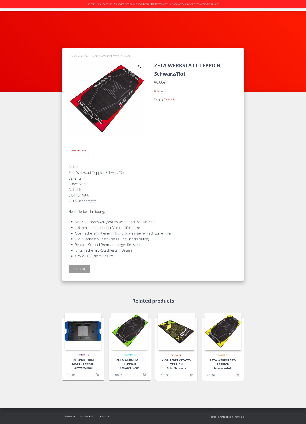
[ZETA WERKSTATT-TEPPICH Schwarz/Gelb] (223, 331)
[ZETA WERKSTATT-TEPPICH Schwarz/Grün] (129, 331)
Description (78, 150)
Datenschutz (87, 416)
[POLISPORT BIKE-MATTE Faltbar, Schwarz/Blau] (83, 331)
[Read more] (97, 374)
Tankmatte (90, 56)
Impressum (70, 416)
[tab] (81, 150)
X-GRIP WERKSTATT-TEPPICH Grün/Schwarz (176, 364)
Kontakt (104, 416)
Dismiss (215, 3)
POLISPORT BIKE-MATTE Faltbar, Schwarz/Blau (83, 364)
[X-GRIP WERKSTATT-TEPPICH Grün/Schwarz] (176, 331)
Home (71, 56)
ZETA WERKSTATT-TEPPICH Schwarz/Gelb (223, 364)
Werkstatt (79, 56)
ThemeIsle (238, 416)
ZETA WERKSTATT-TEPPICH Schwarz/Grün (129, 364)
